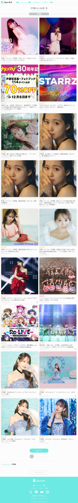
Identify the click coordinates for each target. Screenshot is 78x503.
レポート (45, 2)
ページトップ (39, 472)
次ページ (39, 450)
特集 (51, 2)
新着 (17, 2)
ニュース (23, 2)
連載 (29, 2)
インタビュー (36, 2)
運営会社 (34, 496)
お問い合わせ (42, 496)
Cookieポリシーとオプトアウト (39, 498)
